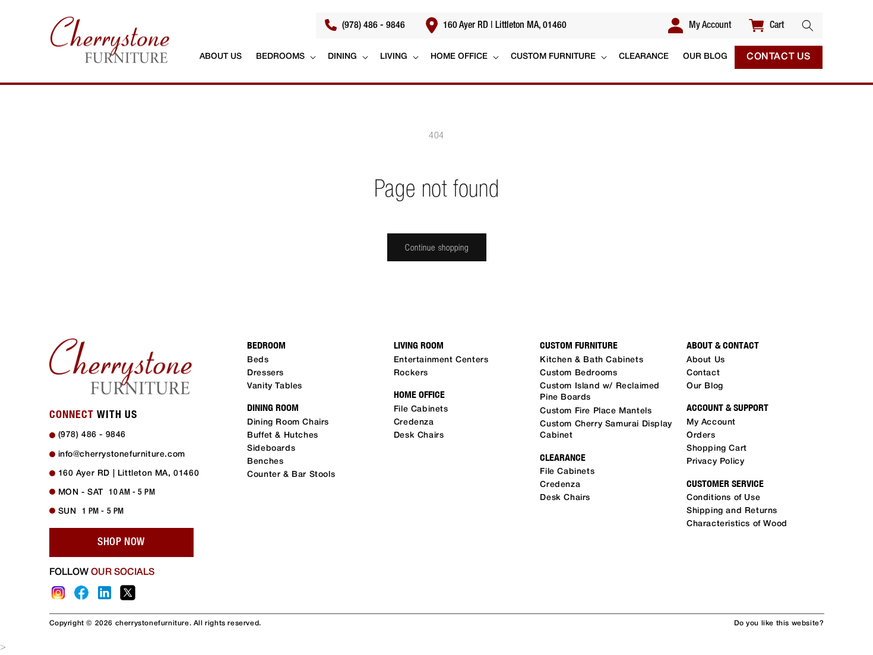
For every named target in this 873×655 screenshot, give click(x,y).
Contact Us (779, 57)
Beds (257, 360)
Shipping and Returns (732, 511)
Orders (701, 435)
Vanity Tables (274, 386)
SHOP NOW (121, 542)
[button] (808, 25)
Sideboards (271, 449)
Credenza (414, 422)
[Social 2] (81, 593)
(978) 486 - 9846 (372, 25)
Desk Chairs (419, 435)
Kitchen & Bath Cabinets (591, 360)
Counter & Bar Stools (291, 475)
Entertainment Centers (441, 360)
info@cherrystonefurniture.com (121, 454)
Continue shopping (437, 247)
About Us (706, 360)
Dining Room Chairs (288, 422)
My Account (711, 422)
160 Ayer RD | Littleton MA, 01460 (504, 25)
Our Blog (705, 386)
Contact (703, 373)
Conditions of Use (723, 498)
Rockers (411, 373)
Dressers (265, 373)
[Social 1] (58, 593)
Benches (265, 462)
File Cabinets (421, 409)
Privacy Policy (715, 462)
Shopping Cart (717, 449)
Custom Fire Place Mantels (595, 411)
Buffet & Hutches (282, 435)
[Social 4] (128, 593)
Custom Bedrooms (578, 373)
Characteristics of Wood (737, 524)
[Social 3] (104, 593)
